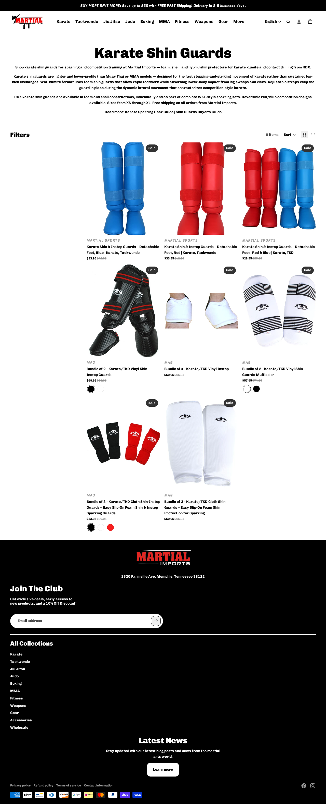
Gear (14, 713)
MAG (91, 362)
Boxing (16, 683)
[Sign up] (156, 621)
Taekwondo (20, 662)
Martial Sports (103, 240)
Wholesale (19, 727)
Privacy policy (20, 785)
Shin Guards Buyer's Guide (199, 112)
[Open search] (288, 21)
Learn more (163, 769)
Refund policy (43, 785)
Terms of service (68, 785)
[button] (290, 134)
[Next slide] (152, 188)
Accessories (21, 720)
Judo (14, 676)
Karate (16, 654)
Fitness (16, 698)
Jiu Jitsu (17, 669)
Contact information (98, 785)
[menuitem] (238, 21)
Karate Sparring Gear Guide (149, 112)
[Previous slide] (94, 188)
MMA (15, 691)
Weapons (18, 706)
